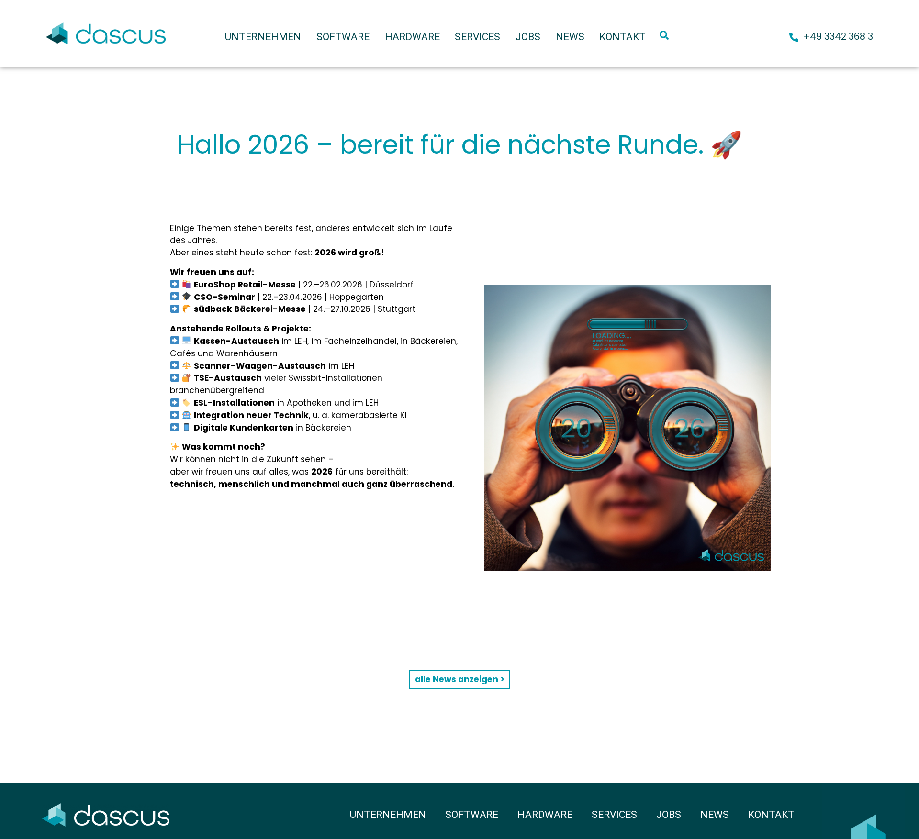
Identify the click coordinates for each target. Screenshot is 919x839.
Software (343, 37)
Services (477, 37)
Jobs (528, 37)
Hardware (412, 37)
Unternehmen (263, 37)
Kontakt (622, 37)
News (570, 37)
